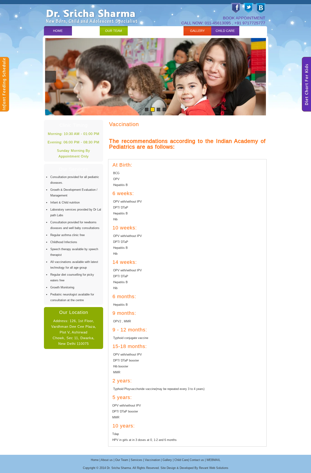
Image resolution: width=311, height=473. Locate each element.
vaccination (169, 31)
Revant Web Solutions (213, 468)
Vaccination (152, 460)
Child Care (225, 31)
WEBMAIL (213, 460)
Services (141, 31)
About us (86, 31)
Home (58, 31)
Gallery (197, 31)
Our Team (113, 31)
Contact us (253, 31)
